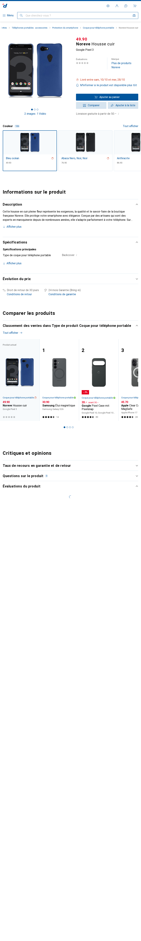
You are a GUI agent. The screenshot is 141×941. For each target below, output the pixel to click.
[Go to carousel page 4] (73, 427)
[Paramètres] (108, 6)
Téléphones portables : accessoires (29, 27)
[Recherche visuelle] (134, 15)
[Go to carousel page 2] (67, 427)
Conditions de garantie (62, 294)
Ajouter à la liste (125, 105)
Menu (10, 15)
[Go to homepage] (5, 6)
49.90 (81, 39)
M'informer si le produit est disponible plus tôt (108, 85)
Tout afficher (130, 126)
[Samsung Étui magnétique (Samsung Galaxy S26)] (59, 380)
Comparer (94, 105)
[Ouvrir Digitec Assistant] (126, 6)
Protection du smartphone (65, 27)
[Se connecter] (116, 5)
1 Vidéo (41, 113)
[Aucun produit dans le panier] (135, 6)
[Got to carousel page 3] (37, 109)
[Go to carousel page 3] (70, 427)
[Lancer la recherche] (21, 15)
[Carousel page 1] (64, 427)
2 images (29, 113)
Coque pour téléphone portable (98, 27)
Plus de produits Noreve (121, 63)
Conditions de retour (19, 294)
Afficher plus (14, 226)
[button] (107, 80)
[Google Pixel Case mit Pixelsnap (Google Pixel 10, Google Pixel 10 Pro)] (98, 380)
